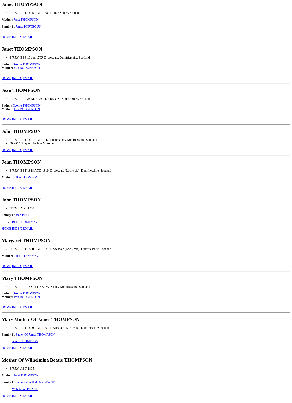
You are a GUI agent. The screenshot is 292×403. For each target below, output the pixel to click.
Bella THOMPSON (24, 221)
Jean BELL (23, 215)
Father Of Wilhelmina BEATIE (35, 382)
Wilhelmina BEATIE (25, 389)
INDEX (17, 37)
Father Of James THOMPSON (35, 334)
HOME (6, 37)
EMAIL (28, 37)
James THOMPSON (25, 341)
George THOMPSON (27, 64)
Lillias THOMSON (26, 177)
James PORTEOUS (28, 26)
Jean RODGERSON (27, 67)
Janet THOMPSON (26, 19)
